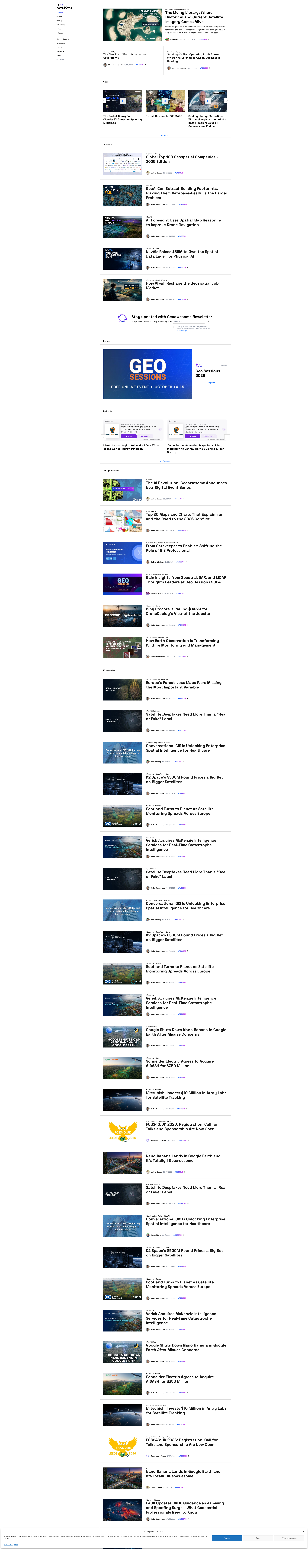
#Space (60, 33)
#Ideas (156, 1121)
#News (157, 248)
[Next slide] (227, 100)
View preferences (289, 1538)
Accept (227, 1538)
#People (164, 280)
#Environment (152, 637)
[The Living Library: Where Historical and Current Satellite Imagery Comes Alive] (133, 25)
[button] (303, 1531)
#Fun (59, 29)
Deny (258, 1538)
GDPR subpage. (182, 330)
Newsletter (61, 43)
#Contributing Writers (174, 9)
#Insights (60, 21)
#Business (171, 52)
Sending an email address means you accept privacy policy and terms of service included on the (193, 329)
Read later (136, 172)
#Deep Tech (160, 774)
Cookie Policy (8, 1545)
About (59, 55)
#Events (149, 574)
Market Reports (63, 39)
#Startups (61, 25)
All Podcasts (165, 461)
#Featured (107, 52)
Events (59, 47)
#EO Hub (60, 12)
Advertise (60, 51)
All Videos (165, 135)
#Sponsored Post (171, 543)
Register (211, 383)
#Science (162, 679)
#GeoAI (59, 17)
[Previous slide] (103, 100)
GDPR (16, 1545)
